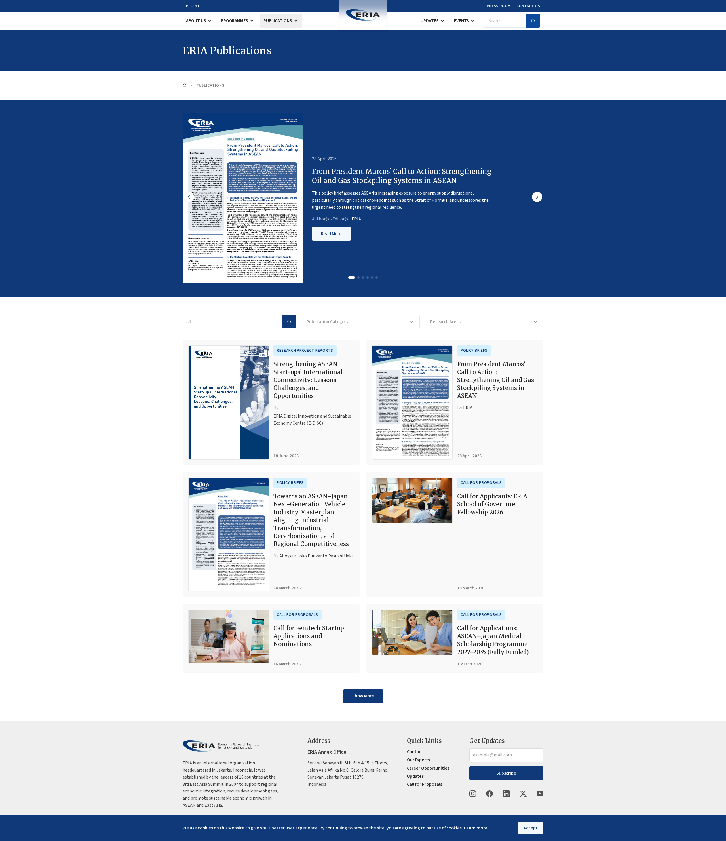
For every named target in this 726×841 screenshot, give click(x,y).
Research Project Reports (305, 350)
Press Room (499, 6)
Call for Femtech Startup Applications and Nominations (308, 636)
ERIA (356, 219)
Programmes (234, 21)
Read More (331, 234)
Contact (415, 752)
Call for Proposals (481, 483)
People (193, 6)
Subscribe (506, 773)
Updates (430, 21)
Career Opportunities (428, 768)
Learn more (475, 828)
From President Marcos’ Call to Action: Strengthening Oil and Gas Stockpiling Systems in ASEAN (495, 380)
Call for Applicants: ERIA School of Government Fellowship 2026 (492, 504)
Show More (363, 696)
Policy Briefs (474, 350)
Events (461, 21)
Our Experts (418, 760)
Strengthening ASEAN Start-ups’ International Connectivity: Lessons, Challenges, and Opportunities (308, 380)
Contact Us (528, 6)
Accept (531, 828)
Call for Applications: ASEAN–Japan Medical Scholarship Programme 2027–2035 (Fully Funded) (493, 640)
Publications (277, 21)
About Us (196, 21)
